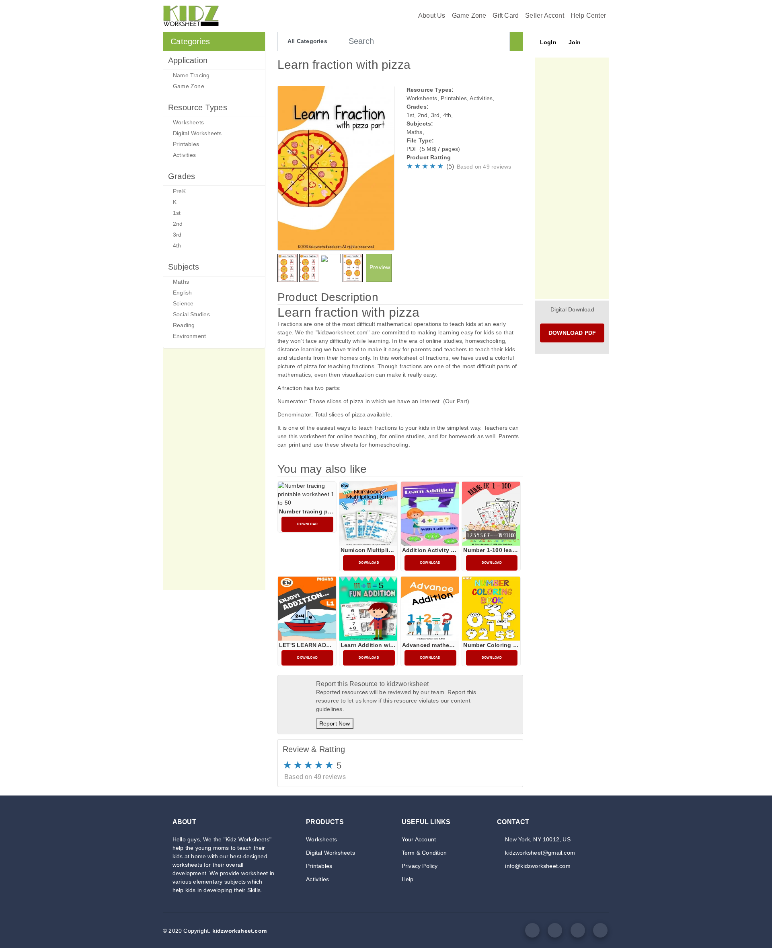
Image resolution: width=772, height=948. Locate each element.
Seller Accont (544, 15)
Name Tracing (191, 75)
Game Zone (469, 15)
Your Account (419, 839)
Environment (189, 336)
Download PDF (572, 333)
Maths (181, 281)
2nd (178, 224)
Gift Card (506, 15)
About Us (432, 15)
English (182, 292)
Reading (184, 325)
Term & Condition (424, 852)
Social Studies (191, 314)
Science (183, 303)
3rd (177, 234)
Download (307, 524)
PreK (179, 191)
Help (408, 879)
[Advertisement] (214, 469)
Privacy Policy (420, 866)
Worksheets (188, 122)
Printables (186, 144)
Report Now (334, 723)
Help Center (588, 15)
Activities (184, 155)
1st (177, 213)
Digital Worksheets (197, 133)
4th (177, 245)
